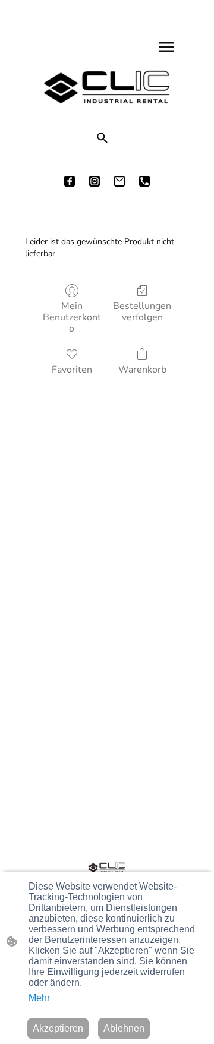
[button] (102, 138)
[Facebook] (69, 181)
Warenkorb (142, 369)
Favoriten (72, 369)
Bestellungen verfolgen (142, 311)
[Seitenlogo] (107, 87)
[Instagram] (94, 181)
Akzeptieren (58, 1028)
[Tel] (144, 181)
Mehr (39, 998)
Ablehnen (123, 1028)
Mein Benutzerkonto (72, 317)
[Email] (119, 181)
